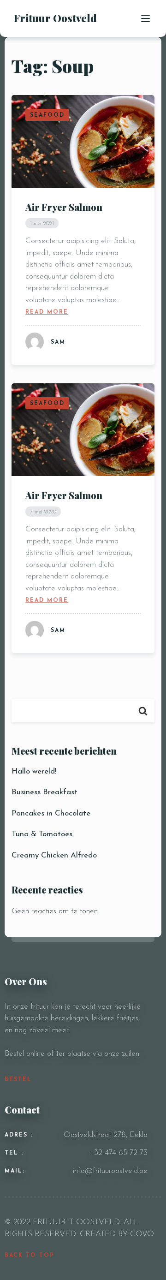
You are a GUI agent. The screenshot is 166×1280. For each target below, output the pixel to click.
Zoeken (143, 710)
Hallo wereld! (34, 771)
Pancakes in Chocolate (51, 813)
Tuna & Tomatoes (42, 834)
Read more (46, 312)
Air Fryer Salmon (63, 207)
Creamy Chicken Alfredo (54, 855)
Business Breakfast (44, 792)
